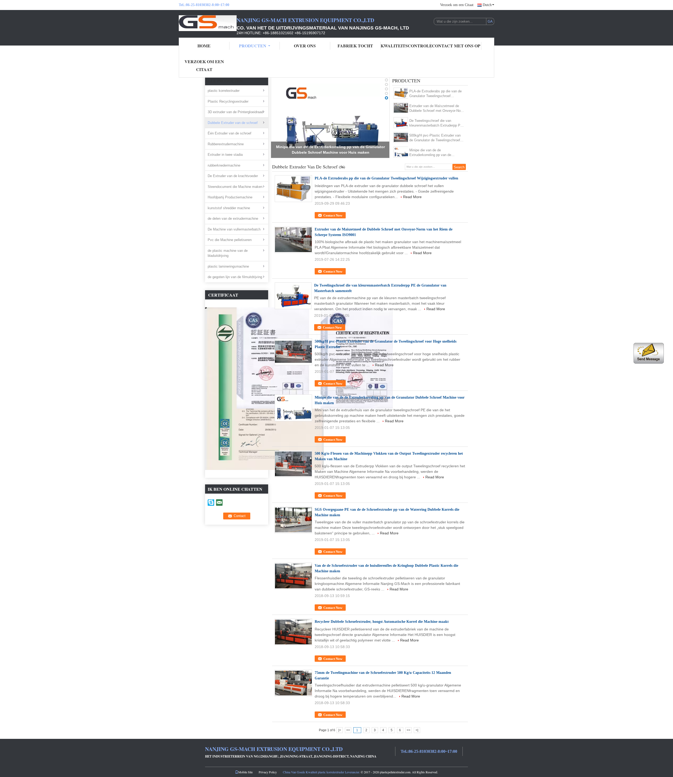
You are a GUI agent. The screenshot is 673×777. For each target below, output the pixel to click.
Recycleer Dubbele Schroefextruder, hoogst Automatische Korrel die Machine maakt (382, 622)
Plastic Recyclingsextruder (228, 101)
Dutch (487, 5)
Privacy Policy (268, 772)
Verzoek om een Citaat (456, 5)
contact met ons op (456, 46)
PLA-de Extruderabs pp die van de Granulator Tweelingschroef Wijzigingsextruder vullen (435, 93)
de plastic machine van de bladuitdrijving (228, 253)
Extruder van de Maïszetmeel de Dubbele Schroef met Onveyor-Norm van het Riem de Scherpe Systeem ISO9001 (437, 108)
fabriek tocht (355, 46)
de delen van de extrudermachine (233, 218)
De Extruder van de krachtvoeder (233, 176)
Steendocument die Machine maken (235, 187)
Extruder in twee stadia (225, 155)
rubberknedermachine (224, 165)
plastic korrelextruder (223, 91)
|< (339, 730)
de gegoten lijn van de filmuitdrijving (235, 277)
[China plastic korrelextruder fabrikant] (208, 23)
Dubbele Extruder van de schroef (233, 123)
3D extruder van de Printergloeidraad (235, 112)
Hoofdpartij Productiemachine (230, 197)
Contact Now (332, 215)
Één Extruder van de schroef (229, 133)
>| (417, 730)
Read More (412, 197)
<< (348, 730)
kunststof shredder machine (229, 208)
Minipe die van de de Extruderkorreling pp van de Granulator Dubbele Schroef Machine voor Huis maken (430, 152)
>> (408, 730)
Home (204, 46)
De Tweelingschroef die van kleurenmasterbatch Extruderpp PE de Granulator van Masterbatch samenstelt (436, 123)
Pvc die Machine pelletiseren (230, 240)
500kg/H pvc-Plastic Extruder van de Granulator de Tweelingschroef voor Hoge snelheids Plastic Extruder (435, 138)
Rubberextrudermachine (226, 144)
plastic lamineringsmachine (228, 266)
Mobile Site (245, 772)
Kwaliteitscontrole (406, 46)
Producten (252, 46)
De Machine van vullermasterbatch (234, 229)
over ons (305, 46)
